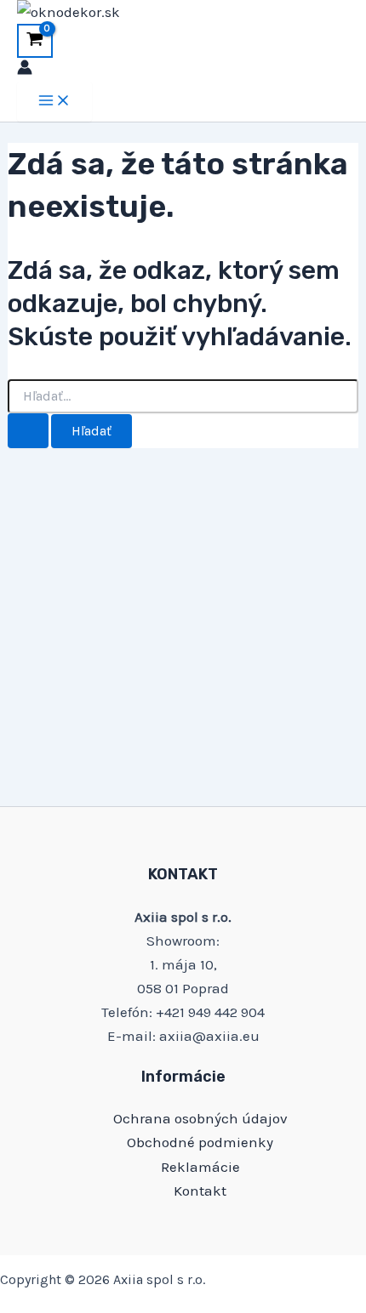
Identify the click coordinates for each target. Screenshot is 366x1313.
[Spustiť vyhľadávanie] (28, 430)
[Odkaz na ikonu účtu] (24, 70)
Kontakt (200, 1190)
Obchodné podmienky (200, 1142)
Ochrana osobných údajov (200, 1118)
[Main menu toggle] (54, 102)
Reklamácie (200, 1166)
